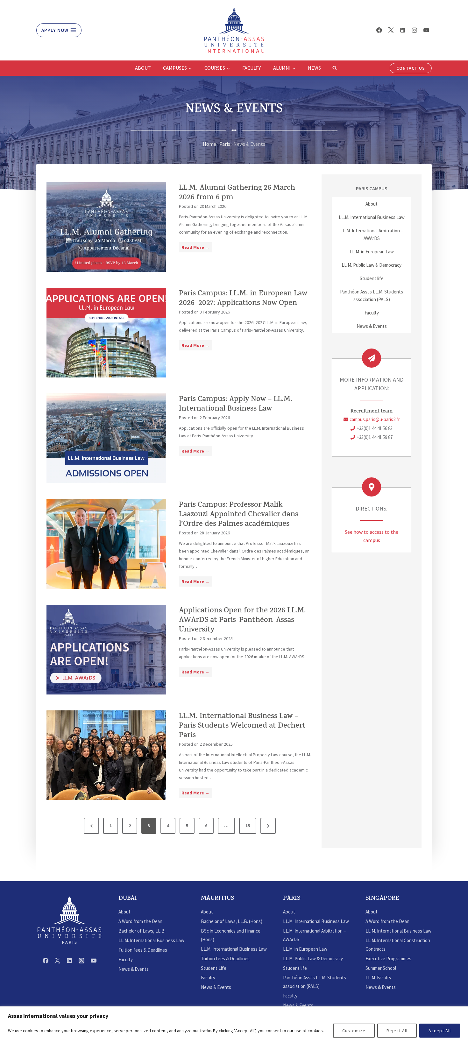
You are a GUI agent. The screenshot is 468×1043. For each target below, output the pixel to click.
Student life (372, 278)
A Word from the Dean (140, 921)
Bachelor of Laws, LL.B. (142, 931)
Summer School (380, 968)
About (143, 68)
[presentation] (106, 227)
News (314, 68)
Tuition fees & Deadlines (142, 950)
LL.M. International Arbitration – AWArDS (371, 234)
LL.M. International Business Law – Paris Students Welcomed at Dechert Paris (242, 726)
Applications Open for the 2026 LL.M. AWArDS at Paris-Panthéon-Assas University (242, 620)
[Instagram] (414, 30)
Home (209, 144)
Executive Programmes (388, 958)
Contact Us (410, 68)
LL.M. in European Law (372, 252)
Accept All (440, 1030)
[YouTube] (426, 30)
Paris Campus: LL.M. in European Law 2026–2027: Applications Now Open (243, 298)
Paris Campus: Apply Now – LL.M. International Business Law (235, 404)
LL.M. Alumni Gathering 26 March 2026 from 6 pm (237, 193)
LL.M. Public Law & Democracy (371, 265)
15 (247, 825)
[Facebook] (379, 30)
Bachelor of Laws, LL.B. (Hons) (231, 921)
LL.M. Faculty (378, 978)
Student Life (213, 968)
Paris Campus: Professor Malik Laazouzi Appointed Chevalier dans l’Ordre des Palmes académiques (238, 515)
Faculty (251, 68)
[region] (234, 1024)
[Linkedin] (402, 30)
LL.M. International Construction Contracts (397, 944)
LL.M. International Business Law (372, 217)
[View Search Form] (334, 68)
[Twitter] (390, 30)
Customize (353, 1030)
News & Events (372, 326)
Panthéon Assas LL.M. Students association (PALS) (371, 295)
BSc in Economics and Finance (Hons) (230, 935)
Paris (224, 144)
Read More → (196, 248)
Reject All (397, 1030)
